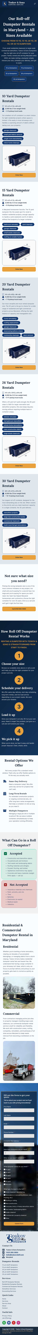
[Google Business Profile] (4, 1323)
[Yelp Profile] (13, 1323)
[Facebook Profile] (9, 1323)
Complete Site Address (11, 1141)
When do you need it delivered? (14, 1158)
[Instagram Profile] (18, 1323)
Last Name (7, 1115)
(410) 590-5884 (12, 1252)
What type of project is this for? (14, 1189)
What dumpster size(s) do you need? (16, 1166)
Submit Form (19, 1223)
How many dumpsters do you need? (15, 1149)
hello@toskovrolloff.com (15, 1255)
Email (5, 1124)
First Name (7, 1107)
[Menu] (35, 4)
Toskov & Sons (16, 2)
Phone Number (9, 1132)
